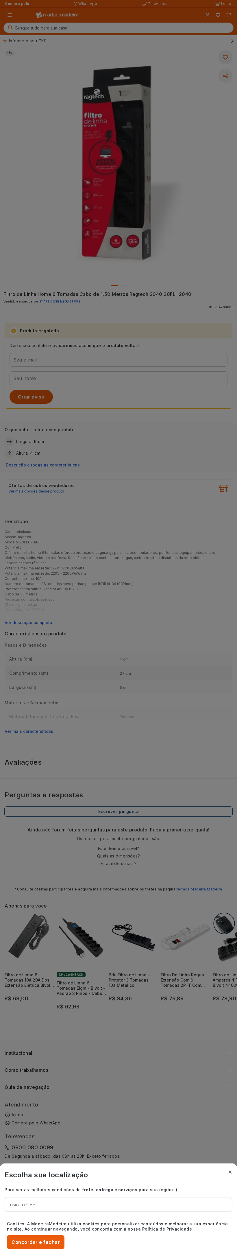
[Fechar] (230, 1172)
